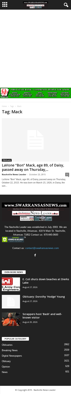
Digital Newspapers (12, 355)
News (5, 372)
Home (4, 106)
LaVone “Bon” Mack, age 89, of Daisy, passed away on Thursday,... (33, 167)
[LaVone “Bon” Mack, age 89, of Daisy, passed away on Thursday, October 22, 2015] (35, 140)
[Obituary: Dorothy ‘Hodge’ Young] (11, 301)
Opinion (6, 366)
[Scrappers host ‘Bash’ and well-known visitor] (11, 319)
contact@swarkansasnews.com (42, 248)
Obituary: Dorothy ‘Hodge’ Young (44, 296)
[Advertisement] (35, 46)
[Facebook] (35, 255)
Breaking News (10, 350)
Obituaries (7, 345)
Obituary (7, 160)
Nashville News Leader (14, 174)
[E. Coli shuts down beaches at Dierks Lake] (11, 284)
